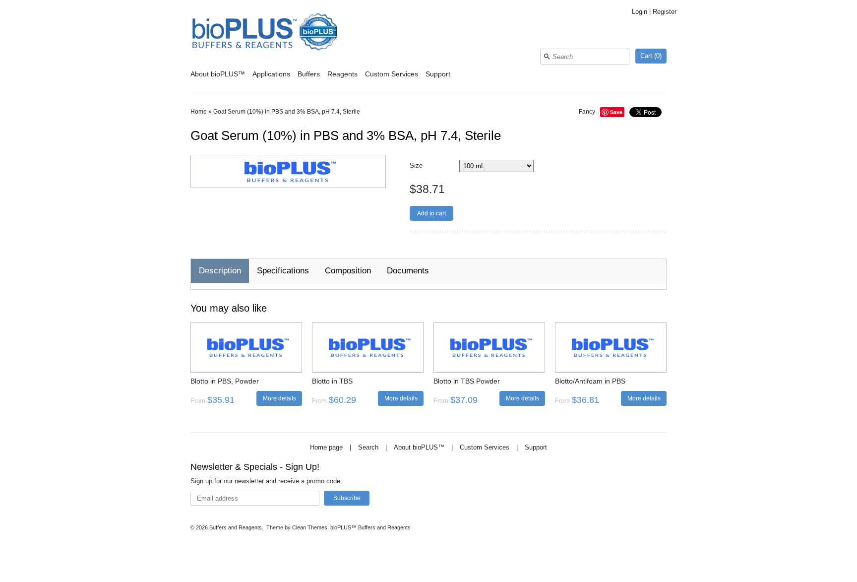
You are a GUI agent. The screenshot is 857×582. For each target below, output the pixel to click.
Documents (408, 270)
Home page (326, 447)
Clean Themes (309, 527)
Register (664, 11)
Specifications (283, 270)
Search (368, 447)
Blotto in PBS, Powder (224, 381)
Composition (348, 270)
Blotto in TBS (332, 381)
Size (416, 165)
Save (616, 112)
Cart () (651, 56)
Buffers (309, 74)
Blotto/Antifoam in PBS (590, 381)
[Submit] (547, 57)
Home (198, 111)
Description (220, 270)
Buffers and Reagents (235, 527)
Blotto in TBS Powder (466, 381)
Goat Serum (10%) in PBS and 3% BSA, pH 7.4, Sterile (286, 111)
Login (639, 11)
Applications (271, 74)
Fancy (587, 111)
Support (438, 74)
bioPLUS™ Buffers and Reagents (370, 527)
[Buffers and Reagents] (264, 33)
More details (279, 398)
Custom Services (391, 74)
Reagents (342, 74)
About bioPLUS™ (217, 74)
